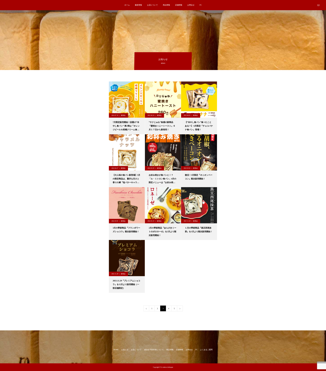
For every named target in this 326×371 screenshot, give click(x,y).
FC (201, 5)
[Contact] (318, 5)
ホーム (127, 5)
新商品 (123, 115)
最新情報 (138, 5)
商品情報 (166, 5)
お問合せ (190, 5)
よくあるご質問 (206, 350)
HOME (116, 350)
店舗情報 (178, 5)
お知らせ (124, 350)
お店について (152, 5)
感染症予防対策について (154, 350)
